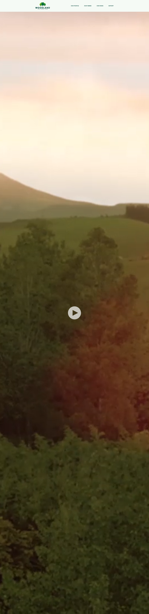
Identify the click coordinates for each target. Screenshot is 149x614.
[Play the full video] (74, 312)
